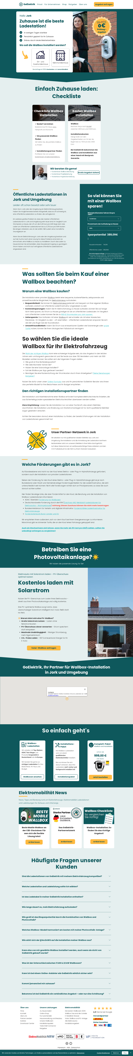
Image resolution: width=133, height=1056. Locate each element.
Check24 (110, 260)
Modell (88, 126)
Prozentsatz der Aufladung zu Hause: (103, 224)
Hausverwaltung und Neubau (51, 1018)
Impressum (61, 1047)
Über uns (23, 1016)
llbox (47, 353)
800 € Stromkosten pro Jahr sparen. (77, 314)
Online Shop (44, 1013)
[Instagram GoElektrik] (67, 1043)
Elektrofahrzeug (59, 300)
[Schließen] (130, 1052)
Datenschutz (75, 1047)
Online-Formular (55, 381)
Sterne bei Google (102, 1012)
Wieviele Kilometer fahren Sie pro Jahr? (101, 213)
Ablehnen (116, 1053)
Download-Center (27, 1023)
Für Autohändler (46, 1016)
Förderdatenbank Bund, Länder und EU (42, 514)
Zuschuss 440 (70, 502)
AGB (68, 1047)
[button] (40, 4)
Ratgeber (43, 1028)
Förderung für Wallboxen (50, 499)
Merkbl (79, 502)
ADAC (105, 260)
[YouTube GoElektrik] (70, 1043)
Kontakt (23, 1013)
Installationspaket (46, 1023)
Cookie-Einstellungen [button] (103, 1053)
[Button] (40, 57)
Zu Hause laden (46, 1011)
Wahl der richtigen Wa (35, 353)
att (83, 502)
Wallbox (51, 297)
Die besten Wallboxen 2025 (75, 1011)
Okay (125, 1053)
